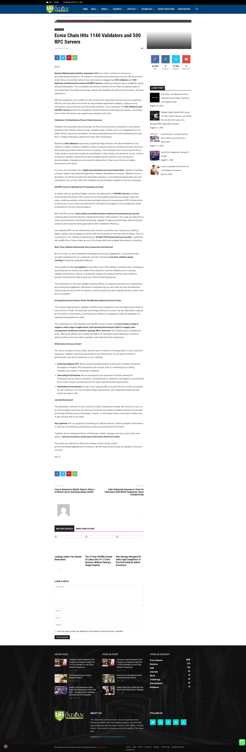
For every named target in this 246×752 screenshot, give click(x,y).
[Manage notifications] (6, 746)
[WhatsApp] (74, 57)
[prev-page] (56, 570)
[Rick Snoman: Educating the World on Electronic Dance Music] (108, 678)
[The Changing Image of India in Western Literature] (61, 678)
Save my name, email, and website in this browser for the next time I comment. (90, 631)
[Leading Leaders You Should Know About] (69, 545)
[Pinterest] (68, 57)
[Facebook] (57, 57)
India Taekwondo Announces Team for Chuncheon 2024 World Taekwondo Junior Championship (124, 492)
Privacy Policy (102, 747)
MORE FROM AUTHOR (85, 528)
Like (155, 56)
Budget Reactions (166, 9)
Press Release (66, 17)
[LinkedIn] (176, 722)
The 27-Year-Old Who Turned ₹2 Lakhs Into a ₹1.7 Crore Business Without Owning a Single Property (98, 560)
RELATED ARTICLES (64, 528)
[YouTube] (153, 722)
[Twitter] (63, 57)
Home (85, 9)
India (93, 9)
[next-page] (60, 570)
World (104, 9)
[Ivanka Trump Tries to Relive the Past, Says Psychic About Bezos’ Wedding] (108, 690)
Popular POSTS (110, 654)
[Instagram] (160, 722)
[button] (197, 9)
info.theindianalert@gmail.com (112, 736)
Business (117, 9)
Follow (165, 56)
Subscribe (186, 56)
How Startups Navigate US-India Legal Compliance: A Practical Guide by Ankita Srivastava (128, 560)
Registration (184, 9)
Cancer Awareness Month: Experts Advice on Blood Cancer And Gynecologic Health (74, 490)
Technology (146, 9)
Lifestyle (131, 9)
